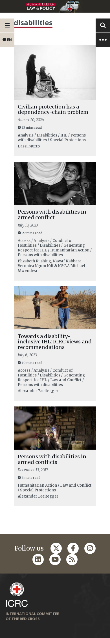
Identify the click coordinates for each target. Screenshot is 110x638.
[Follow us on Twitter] (56, 548)
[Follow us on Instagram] (90, 548)
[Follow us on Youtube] (55, 559)
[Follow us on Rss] (72, 559)
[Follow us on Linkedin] (38, 559)
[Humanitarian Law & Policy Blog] (55, 6)
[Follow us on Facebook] (73, 548)
